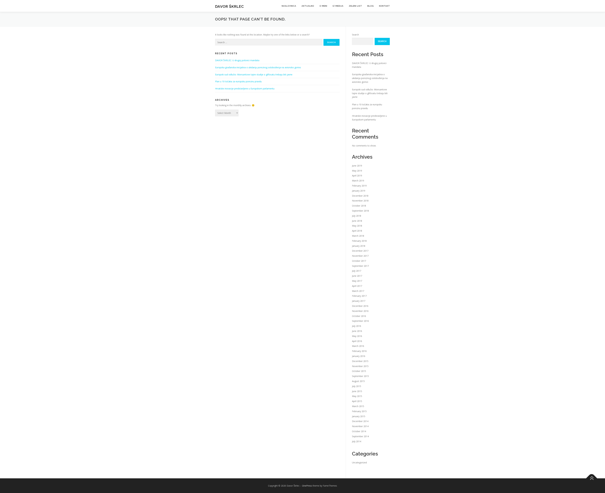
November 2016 (360, 310)
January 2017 (358, 300)
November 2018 (360, 200)
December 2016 (360, 305)
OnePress (307, 485)
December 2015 (360, 361)
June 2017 (357, 275)
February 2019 (359, 185)
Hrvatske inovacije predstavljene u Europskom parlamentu (244, 88)
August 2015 (358, 381)
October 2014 (359, 431)
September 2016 (360, 320)
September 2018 (360, 210)
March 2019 (358, 180)
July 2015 (356, 386)
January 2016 (358, 356)
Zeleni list (355, 6)
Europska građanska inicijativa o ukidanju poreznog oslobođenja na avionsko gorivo (258, 67)
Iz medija (338, 6)
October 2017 (359, 260)
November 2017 (360, 255)
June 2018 (357, 220)
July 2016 (356, 325)
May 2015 (357, 396)
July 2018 (356, 215)
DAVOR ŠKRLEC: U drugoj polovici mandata (237, 60)
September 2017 (360, 265)
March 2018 (358, 235)
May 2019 (357, 170)
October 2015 (359, 371)
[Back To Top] (591, 478)
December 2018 (360, 195)
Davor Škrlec (229, 6)
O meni (323, 6)
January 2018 (358, 245)
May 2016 (357, 336)
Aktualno (308, 6)
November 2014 (360, 426)
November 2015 (360, 366)
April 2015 (357, 401)
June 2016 (357, 331)
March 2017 (358, 290)
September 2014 (360, 436)
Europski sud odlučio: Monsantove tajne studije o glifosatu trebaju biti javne (253, 74)
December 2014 (360, 421)
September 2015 (360, 376)
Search (355, 34)
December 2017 (360, 250)
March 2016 (358, 345)
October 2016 (359, 316)
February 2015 (359, 411)
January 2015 (358, 416)
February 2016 (359, 351)
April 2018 (357, 230)
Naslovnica (289, 6)
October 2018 (359, 205)
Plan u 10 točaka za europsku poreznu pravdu (238, 81)
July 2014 (356, 441)
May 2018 (357, 225)
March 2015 (358, 406)
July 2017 (356, 270)
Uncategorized (359, 462)
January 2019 (358, 190)
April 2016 (357, 341)
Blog (370, 6)
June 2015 (357, 391)
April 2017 (357, 285)
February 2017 (359, 295)
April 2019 (357, 175)
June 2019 (357, 165)
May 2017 (357, 280)
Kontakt (384, 6)
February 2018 (359, 240)
